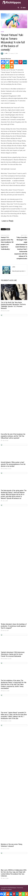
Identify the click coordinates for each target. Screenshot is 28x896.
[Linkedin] (16, 62)
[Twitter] (7, 62)
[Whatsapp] (7, 67)
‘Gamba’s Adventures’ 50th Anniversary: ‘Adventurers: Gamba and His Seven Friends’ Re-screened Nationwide (13, 654)
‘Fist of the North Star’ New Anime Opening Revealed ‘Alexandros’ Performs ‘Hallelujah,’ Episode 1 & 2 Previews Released (13, 305)
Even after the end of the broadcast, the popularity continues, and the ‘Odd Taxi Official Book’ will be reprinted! (13, 436)
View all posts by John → (18, 271)
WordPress (4, 889)
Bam (10, 889)
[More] (12, 67)
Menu (24, 7)
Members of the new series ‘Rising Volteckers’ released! (11, 845)
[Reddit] (12, 62)
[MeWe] (25, 62)
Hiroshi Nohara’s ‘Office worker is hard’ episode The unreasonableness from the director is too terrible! (13, 464)
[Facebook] (3, 62)
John (6, 53)
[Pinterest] (20, 62)
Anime (2, 31)
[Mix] (3, 67)
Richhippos (13, 887)
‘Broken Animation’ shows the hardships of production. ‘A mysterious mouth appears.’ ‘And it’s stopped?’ (14, 626)
